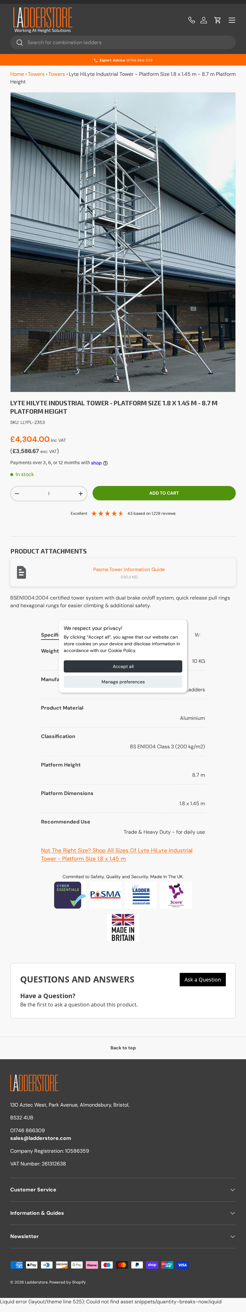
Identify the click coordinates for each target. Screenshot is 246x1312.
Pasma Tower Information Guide (129, 569)
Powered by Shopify (67, 1282)
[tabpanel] (123, 741)
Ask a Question (202, 979)
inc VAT (58, 440)
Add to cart (164, 493)
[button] (218, 20)
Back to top (123, 1048)
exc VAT (48, 451)
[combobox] (123, 42)
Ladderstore (36, 1282)
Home (17, 74)
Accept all (123, 666)
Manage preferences (123, 682)
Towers (36, 74)
